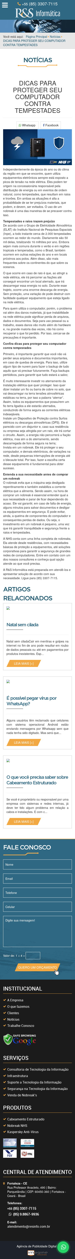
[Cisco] (10, 1142)
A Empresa (15, 1000)
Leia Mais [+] (24, 663)
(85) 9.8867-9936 (26, 1214)
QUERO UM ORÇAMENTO (37, 967)
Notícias (13, 1019)
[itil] (27, 1153)
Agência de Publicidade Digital (36, 1246)
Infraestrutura (17, 1076)
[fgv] (10, 1153)
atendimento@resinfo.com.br (28, 1226)
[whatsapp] (62, 1246)
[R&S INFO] (37, 12)
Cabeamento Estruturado (25, 1119)
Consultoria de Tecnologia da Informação (38, 1069)
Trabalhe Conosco (20, 1025)
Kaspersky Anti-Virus (23, 1132)
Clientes (13, 1013)
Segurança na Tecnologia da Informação (37, 1088)
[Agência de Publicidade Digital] (38, 1252)
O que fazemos (18, 1006)
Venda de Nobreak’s (22, 1095)
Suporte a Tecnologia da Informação (34, 1082)
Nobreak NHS (17, 1125)
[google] (19, 1039)
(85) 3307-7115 (40, 4)
